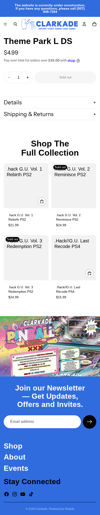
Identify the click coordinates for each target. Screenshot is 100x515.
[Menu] (5, 24)
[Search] (15, 24)
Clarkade (41, 509)
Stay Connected (32, 481)
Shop (13, 446)
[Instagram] (14, 494)
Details (13, 102)
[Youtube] (23, 494)
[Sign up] (89, 422)
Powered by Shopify (61, 509)
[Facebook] (6, 494)
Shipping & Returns (28, 114)
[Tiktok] (31, 494)
